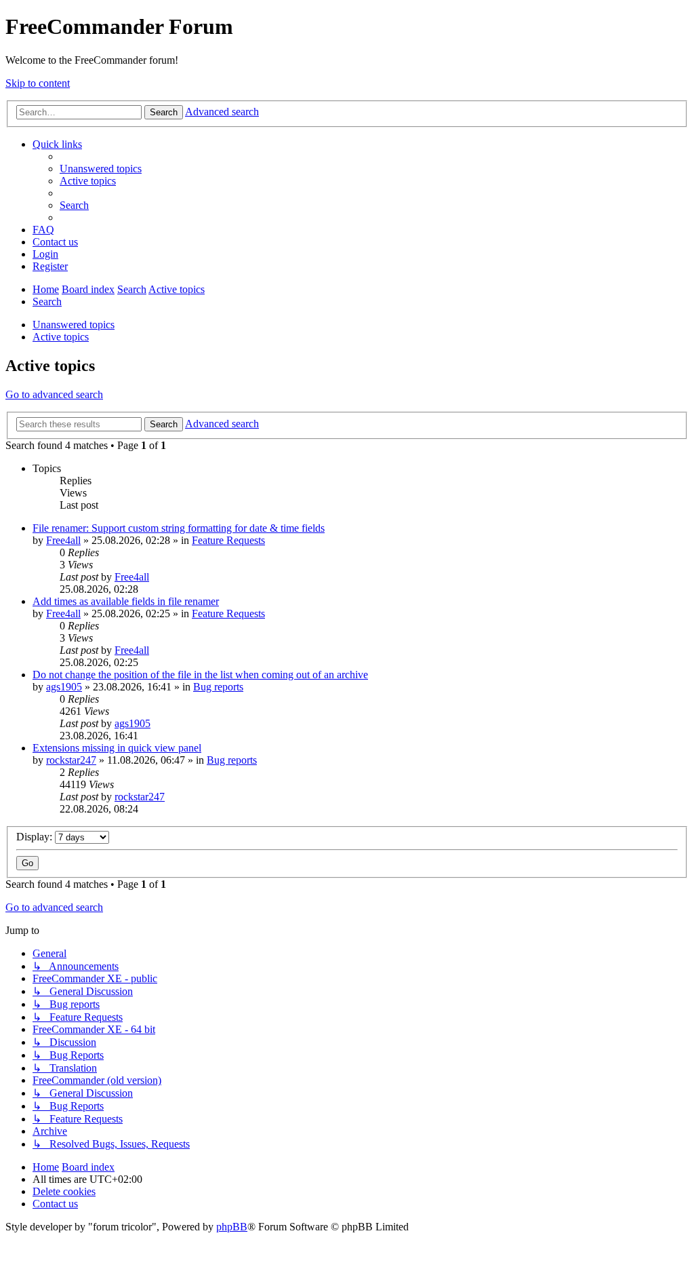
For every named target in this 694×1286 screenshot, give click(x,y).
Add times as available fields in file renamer (126, 601)
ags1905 (64, 687)
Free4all (63, 540)
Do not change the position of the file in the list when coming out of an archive (200, 674)
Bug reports (218, 687)
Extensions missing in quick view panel (117, 748)
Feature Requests (228, 540)
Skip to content (37, 83)
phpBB (231, 1226)
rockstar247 (71, 760)
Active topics (61, 337)
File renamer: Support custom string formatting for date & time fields (179, 528)
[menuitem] (101, 168)
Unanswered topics (74, 324)
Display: (35, 836)
